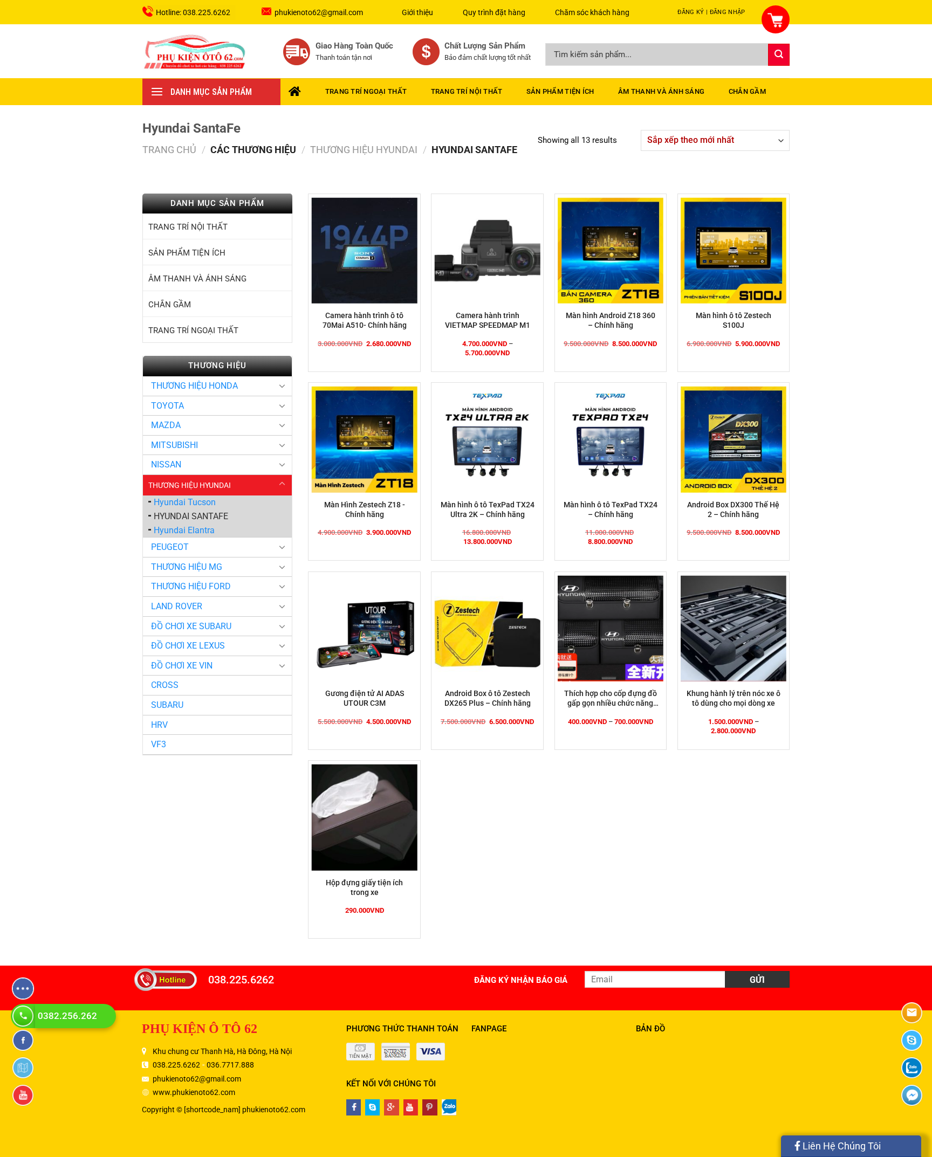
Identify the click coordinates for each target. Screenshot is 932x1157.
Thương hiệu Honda (194, 386)
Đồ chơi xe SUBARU (191, 626)
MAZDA (166, 425)
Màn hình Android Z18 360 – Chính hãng (610, 320)
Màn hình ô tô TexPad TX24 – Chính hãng (610, 509)
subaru (167, 705)
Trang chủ (169, 149)
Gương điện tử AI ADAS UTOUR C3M (364, 698)
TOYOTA (167, 406)
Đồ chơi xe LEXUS (188, 646)
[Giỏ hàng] (769, 13)
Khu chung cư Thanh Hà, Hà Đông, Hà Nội (222, 1051)
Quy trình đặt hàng (494, 12)
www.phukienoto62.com (194, 1092)
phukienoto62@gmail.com (319, 12)
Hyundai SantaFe (191, 516)
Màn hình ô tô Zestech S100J (733, 320)
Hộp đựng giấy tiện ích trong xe (364, 887)
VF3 (158, 744)
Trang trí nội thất (467, 91)
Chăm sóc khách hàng (592, 12)
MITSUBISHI (174, 445)
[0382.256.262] (24, 1016)
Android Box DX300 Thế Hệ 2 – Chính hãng (733, 509)
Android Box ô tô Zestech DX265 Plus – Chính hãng (487, 698)
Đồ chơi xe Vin (182, 665)
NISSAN (166, 464)
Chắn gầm (747, 91)
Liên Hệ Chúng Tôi (840, 1146)
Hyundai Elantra (184, 530)
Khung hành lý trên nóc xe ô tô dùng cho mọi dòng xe (733, 698)
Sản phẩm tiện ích (560, 91)
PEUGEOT (170, 547)
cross (165, 685)
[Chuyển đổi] (282, 385)
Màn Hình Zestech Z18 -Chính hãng (364, 509)
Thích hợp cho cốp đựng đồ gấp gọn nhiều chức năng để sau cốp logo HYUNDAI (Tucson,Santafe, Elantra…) (610, 698)
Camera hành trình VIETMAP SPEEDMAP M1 (487, 320)
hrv (159, 725)
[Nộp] (779, 55)
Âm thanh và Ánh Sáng (661, 91)
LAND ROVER (176, 606)
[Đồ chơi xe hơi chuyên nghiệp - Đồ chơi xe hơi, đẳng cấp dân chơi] (195, 51)
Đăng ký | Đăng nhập (711, 12)
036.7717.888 (230, 1064)
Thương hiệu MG (186, 567)
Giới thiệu (417, 12)
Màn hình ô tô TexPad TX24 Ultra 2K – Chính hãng (487, 509)
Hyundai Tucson (185, 502)
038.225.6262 (241, 979)
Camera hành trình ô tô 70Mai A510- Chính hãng (365, 320)
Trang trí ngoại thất (366, 91)
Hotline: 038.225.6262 (193, 12)
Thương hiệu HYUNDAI (363, 149)
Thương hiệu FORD (191, 586)
